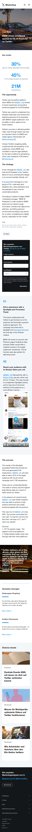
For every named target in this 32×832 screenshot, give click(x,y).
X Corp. (4, 800)
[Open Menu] (24, 5)
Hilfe (3, 804)
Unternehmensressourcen (9, 813)
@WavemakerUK (9, 139)
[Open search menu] (29, 5)
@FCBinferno (8, 159)
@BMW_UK (19, 102)
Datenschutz (6, 823)
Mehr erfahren (6, 611)
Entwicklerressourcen (8, 809)
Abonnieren (7, 785)
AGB (3, 825)
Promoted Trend (20, 330)
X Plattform (5, 796)
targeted (7, 182)
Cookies (4, 821)
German (4, 828)
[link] (16, 669)
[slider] (10, 445)
